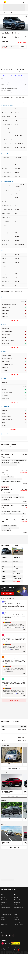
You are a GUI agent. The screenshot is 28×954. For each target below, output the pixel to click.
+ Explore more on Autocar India (8, 889)
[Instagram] (6, 935)
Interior (18, 293)
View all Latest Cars (13, 847)
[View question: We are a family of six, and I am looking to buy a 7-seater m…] (14, 687)
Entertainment (24, 293)
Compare (25, 466)
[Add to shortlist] (26, 16)
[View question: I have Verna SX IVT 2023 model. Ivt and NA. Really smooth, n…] (14, 605)
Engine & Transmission (5, 101)
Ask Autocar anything (6, 914)
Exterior (12, 293)
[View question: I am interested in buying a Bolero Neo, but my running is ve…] (14, 665)
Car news (3, 904)
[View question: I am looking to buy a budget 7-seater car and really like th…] (14, 643)
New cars (3, 897)
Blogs (2, 917)
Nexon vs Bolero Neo (16, 581)
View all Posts (13, 700)
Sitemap (3, 919)
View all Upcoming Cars (13, 768)
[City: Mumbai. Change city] (26, 2)
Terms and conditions (19, 924)
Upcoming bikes (17, 899)
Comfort (2, 293)
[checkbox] (22, 467)
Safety (7, 293)
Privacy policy (17, 922)
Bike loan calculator (18, 907)
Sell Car (3, 922)
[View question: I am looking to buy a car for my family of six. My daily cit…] (14, 621)
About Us (16, 914)
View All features (13, 320)
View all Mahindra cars (13, 796)
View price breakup (23, 455)
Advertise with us (18, 927)
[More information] (13, 46)
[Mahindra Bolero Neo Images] (14, 23)
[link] (11, 755)
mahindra (11, 877)
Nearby (20, 723)
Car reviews (4, 902)
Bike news (16, 904)
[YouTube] (2, 935)
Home (2, 877)
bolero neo (16, 877)
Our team (16, 917)
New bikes (16, 897)
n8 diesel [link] (23, 877)
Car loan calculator (5, 907)
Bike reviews (17, 902)
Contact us (16, 919)
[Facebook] (9, 935)
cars (6, 877)
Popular (7, 723)
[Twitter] (13, 935)
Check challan (4, 924)
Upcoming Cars (4, 899)
